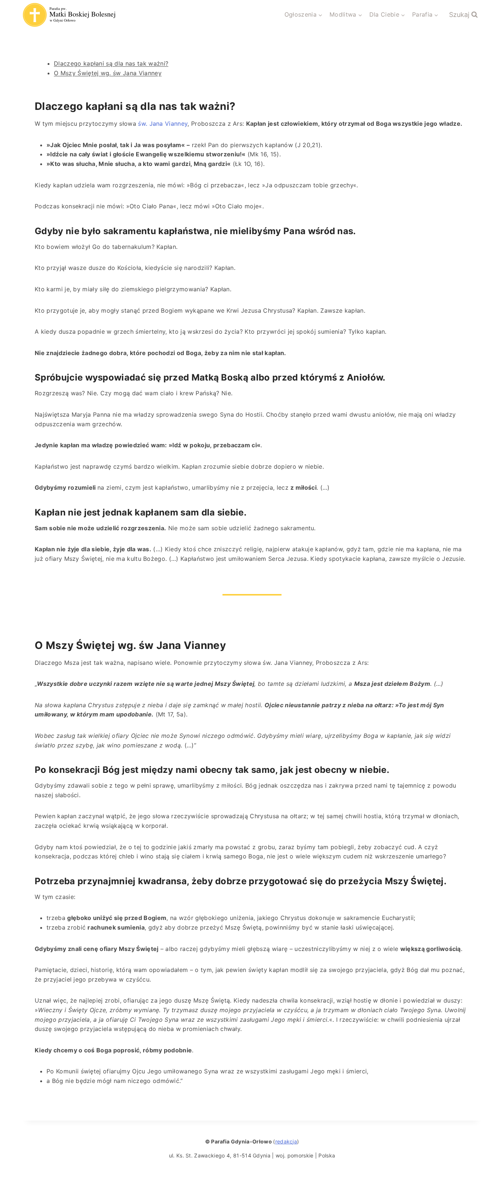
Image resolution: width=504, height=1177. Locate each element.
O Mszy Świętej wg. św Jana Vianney (108, 73)
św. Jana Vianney (161, 123)
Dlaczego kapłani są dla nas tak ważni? (111, 63)
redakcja (286, 1141)
